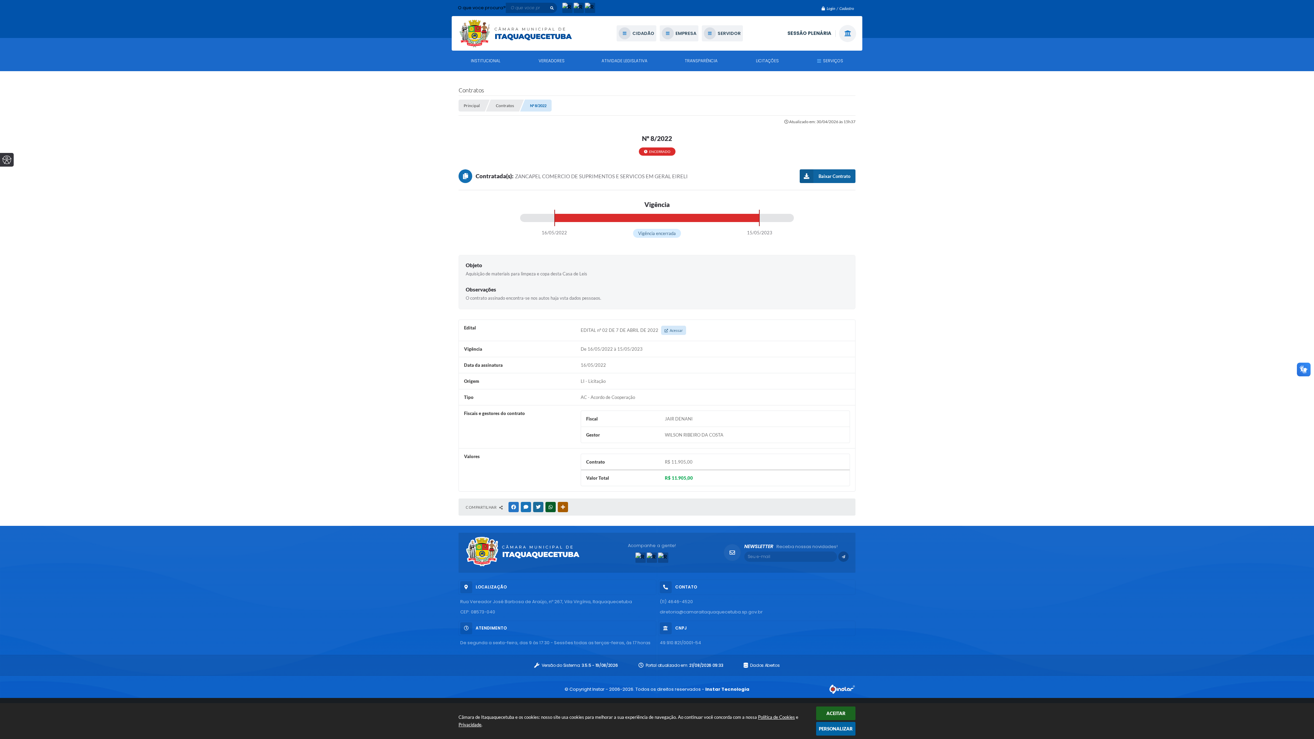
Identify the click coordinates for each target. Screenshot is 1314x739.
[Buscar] (552, 8)
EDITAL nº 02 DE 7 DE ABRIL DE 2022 (632, 330)
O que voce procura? (482, 7)
